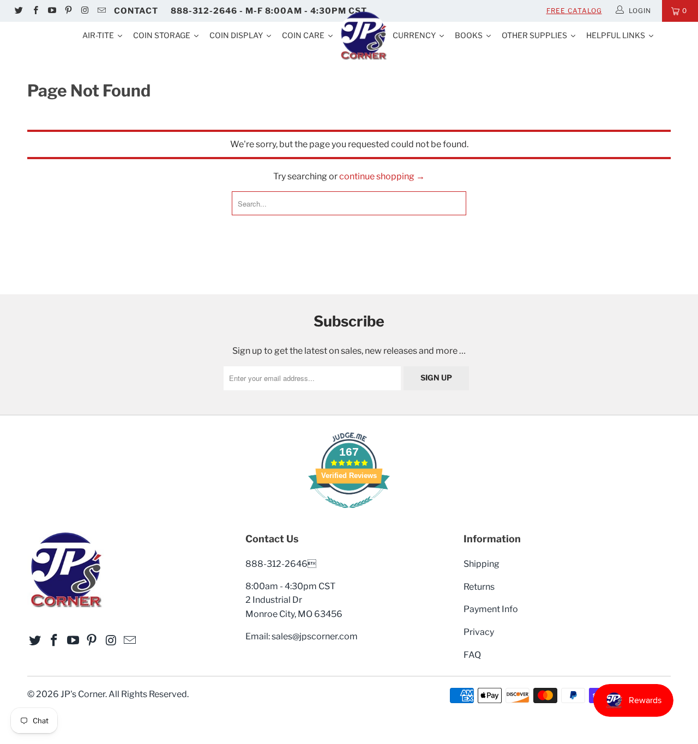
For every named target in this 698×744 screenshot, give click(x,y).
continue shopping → (382, 176)
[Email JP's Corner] (100, 11)
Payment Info (491, 609)
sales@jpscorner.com (315, 636)
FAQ (472, 655)
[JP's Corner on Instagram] (84, 11)
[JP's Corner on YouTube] (51, 11)
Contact (136, 11)
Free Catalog (574, 11)
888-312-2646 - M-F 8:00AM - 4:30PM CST (269, 11)
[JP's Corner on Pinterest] (68, 11)
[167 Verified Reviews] (349, 514)
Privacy (479, 632)
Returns (479, 587)
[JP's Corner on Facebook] (34, 11)
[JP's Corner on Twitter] (18, 11)
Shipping (482, 564)
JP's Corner (83, 694)
